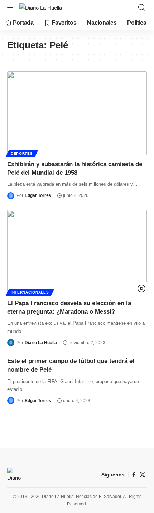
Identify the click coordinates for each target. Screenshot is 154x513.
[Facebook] (133, 474)
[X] (142, 474)
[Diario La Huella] (40, 8)
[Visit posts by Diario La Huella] (10, 342)
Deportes (22, 153)
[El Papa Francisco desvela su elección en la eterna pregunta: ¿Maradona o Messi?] (77, 252)
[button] (13, 8)
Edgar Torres (38, 195)
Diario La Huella (41, 342)
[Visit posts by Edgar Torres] (10, 195)
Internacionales (30, 292)
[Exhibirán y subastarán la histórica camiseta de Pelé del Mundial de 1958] (77, 113)
